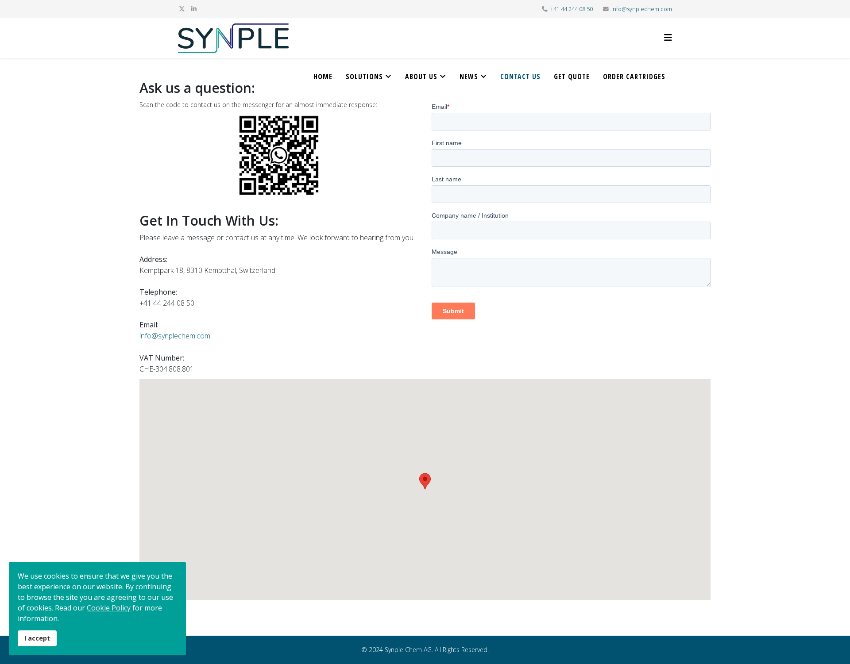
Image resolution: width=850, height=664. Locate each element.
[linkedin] (194, 8)
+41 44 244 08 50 (571, 9)
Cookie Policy (109, 608)
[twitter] (182, 8)
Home (322, 76)
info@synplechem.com (641, 9)
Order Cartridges (634, 76)
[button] (425, 481)
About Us (421, 76)
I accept (37, 638)
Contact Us (520, 76)
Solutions (364, 76)
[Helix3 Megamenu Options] (668, 37)
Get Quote (572, 76)
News (469, 76)
